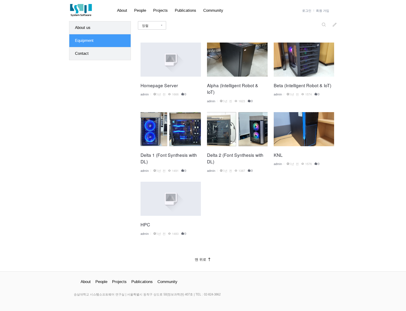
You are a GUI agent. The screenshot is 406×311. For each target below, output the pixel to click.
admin (145, 94)
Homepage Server (159, 85)
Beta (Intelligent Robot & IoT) (302, 85)
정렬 (145, 25)
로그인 (306, 10)
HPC (145, 224)
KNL (278, 155)
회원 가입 (322, 10)
